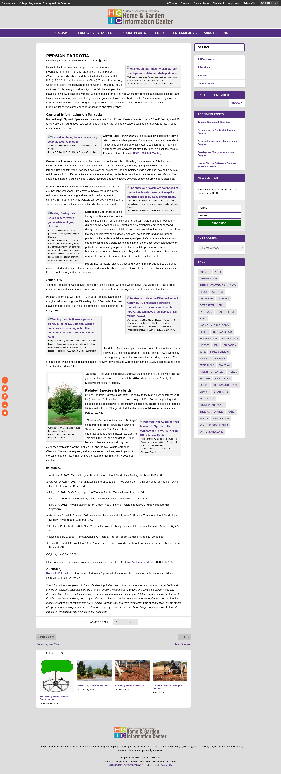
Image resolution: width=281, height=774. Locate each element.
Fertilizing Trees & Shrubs (92, 685)
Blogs (203, 292)
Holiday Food (208, 338)
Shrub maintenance (225, 385)
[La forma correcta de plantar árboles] (170, 670)
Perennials (207, 365)
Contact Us (166, 765)
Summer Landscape (212, 405)
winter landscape (211, 431)
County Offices (206, 83)
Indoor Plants (136, 34)
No (131, 622)
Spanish (204, 391)
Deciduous (206, 298)
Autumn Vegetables (212, 285)
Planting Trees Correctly (129, 685)
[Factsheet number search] (211, 103)
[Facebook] (5, 380)
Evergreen (207, 305)
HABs (203, 318)
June (203, 352)
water (231, 411)
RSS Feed (203, 75)
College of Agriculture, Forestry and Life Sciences (44, 3)
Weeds (204, 418)
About (211, 34)
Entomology (186, 34)
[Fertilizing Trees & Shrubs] (94, 670)
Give (227, 33)
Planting (224, 365)
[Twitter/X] (5, 388)
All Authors (204, 67)
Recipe (204, 385)
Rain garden (222, 378)
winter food (221, 418)
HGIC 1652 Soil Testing (147, 153)
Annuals (205, 272)
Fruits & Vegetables (97, 34)
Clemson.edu (9, 3)
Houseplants (229, 338)
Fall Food (206, 312)
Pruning (205, 378)
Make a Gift (249, 3)
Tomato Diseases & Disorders (214, 122)
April (218, 272)
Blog (232, 285)
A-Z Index (172, 3)
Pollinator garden (212, 372)
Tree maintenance (211, 411)
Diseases (223, 298)
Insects (204, 345)
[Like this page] (5, 412)
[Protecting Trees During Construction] (57, 676)
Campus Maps (201, 3)
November (218, 358)
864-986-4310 (115, 765)
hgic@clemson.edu (138, 562)
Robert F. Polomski (57, 573)
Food (161, 34)
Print (104, 60)
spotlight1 (221, 391)
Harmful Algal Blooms (214, 325)
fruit (231, 312)
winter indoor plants (214, 425)
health (204, 332)
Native (204, 358)
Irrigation (229, 345)
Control (217, 292)
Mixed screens (219, 352)
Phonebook (218, 3)
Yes (118, 622)
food (220, 312)
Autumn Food (208, 278)
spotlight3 (207, 398)
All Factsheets (206, 59)
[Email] (5, 404)
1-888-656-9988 (131, 765)
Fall (221, 305)
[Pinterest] (5, 396)
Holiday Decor (222, 332)
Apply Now (233, 3)
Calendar (185, 3)
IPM (216, 345)
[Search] (276, 2)
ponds (233, 372)
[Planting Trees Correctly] (132, 670)
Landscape (62, 34)
